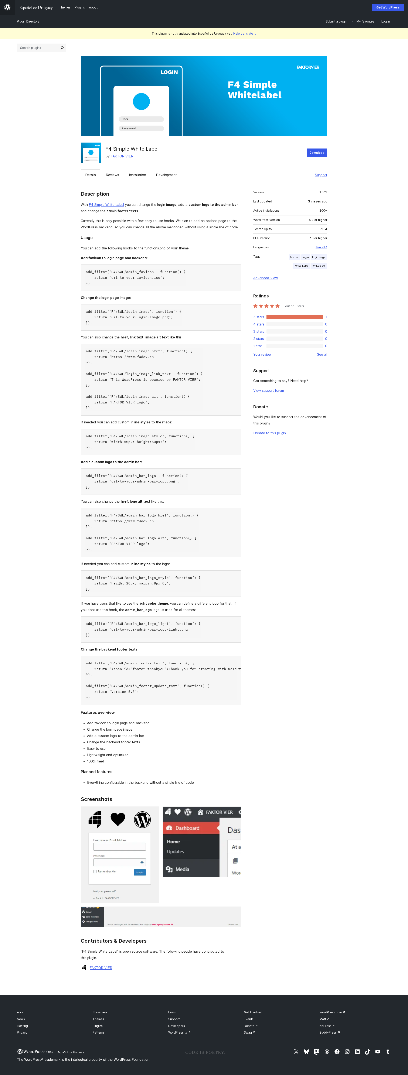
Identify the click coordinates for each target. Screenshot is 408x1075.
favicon (294, 257)
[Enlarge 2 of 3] (235, 812)
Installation (137, 175)
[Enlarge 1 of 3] (153, 812)
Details (90, 175)
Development (166, 175)
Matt (325, 1019)
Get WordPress (388, 7)
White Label (302, 265)
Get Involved (253, 1012)
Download (316, 152)
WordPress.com (332, 1012)
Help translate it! (244, 33)
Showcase (100, 1012)
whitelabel (319, 265)
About (21, 1012)
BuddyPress (330, 1032)
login (306, 257)
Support (321, 175)
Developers (176, 1026)
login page (319, 257)
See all (322, 354)
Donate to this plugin (269, 433)
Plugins (98, 1026)
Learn (172, 1012)
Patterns (99, 1032)
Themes (98, 1019)
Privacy (22, 1032)
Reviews (112, 175)
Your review (262, 354)
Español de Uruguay (71, 1052)
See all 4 (321, 247)
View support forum (268, 390)
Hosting (22, 1026)
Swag (249, 1032)
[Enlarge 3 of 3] (235, 912)
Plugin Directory (28, 21)
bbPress (327, 1026)
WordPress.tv (179, 1032)
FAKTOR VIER (122, 156)
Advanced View (265, 278)
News (21, 1019)
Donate (251, 1026)
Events (249, 1019)
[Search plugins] (62, 48)
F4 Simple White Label (106, 204)
